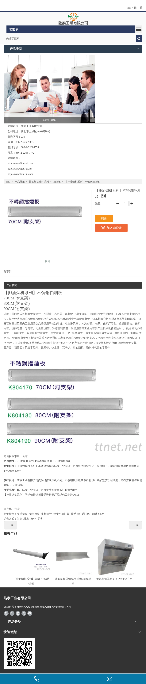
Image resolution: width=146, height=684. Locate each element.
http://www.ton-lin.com (20, 174)
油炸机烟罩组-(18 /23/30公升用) (114, 579)
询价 (104, 218)
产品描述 (12, 285)
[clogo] (73, 18)
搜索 (139, 38)
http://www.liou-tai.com (20, 163)
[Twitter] (23, 613)
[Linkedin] (18, 613)
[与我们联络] (49, 89)
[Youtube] (29, 613)
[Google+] (12, 613)
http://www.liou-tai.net (20, 168)
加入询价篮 (114, 227)
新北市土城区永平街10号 (35, 131)
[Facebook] (6, 613)
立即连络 (17, 485)
